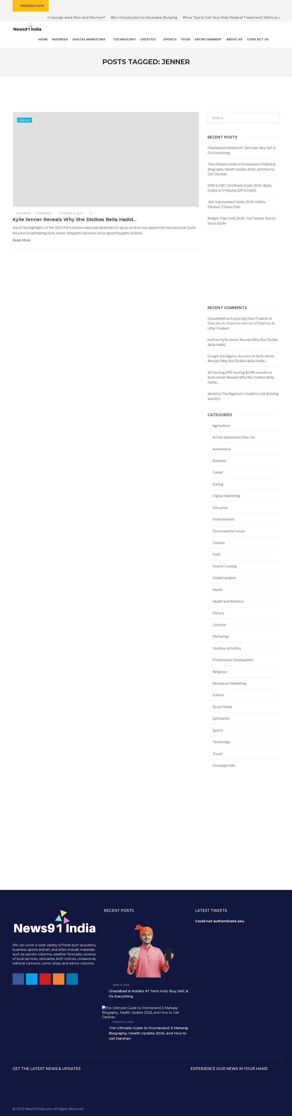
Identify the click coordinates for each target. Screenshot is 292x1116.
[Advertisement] (243, 265)
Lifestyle (219, 625)
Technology (221, 742)
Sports (218, 730)
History (218, 613)
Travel (217, 754)
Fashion (24, 120)
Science (218, 695)
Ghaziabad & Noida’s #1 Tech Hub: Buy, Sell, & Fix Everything (242, 150)
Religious (220, 672)
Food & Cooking (225, 566)
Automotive (222, 449)
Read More (21, 240)
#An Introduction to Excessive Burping (125, 17)
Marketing (221, 636)
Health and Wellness (228, 601)
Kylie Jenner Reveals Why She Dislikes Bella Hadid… (74, 219)
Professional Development (233, 660)
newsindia (43, 213)
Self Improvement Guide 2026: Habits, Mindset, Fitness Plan (237, 204)
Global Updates (224, 578)
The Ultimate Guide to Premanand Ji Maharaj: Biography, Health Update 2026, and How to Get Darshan (242, 169)
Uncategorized (224, 765)
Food (216, 554)
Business (219, 461)
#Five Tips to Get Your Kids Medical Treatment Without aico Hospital (223, 17)
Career (218, 472)
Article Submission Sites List (234, 437)
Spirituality (221, 718)
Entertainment (224, 519)
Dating (218, 484)
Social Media (222, 707)
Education (220, 507)
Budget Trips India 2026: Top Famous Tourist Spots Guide (242, 220)
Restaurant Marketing (229, 683)
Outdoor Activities (227, 648)
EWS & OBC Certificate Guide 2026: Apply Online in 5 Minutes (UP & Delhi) (240, 187)
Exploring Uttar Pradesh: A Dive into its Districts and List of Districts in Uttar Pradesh (241, 323)
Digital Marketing (226, 496)
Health (218, 590)
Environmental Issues (229, 531)
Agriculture (221, 425)
